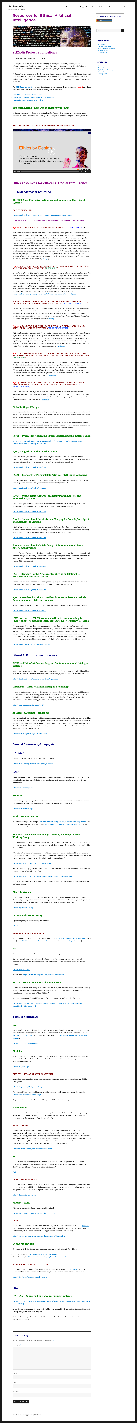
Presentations (114, 7)
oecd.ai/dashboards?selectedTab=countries (72, 938)
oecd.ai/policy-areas (73, 941)
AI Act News (101, 45)
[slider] (50, 171)
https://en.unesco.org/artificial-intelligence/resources (33, 764)
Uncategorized (102, 74)
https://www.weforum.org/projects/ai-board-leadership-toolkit (62, 822)
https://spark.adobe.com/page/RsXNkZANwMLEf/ (61, 824)
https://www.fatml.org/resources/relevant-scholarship (43, 975)
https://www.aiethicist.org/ (23, 809)
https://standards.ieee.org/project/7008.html (29, 537)
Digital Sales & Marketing (105, 70)
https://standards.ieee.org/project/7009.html (29, 566)
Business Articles (98, 7)
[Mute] (85, 171)
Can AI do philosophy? (104, 47)
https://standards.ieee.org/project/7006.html (29, 488)
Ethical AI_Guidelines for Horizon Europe (28, 95)
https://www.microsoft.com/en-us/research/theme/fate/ (34, 1213)
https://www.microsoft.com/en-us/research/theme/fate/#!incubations (39, 1236)
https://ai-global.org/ (21, 1067)
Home (68, 7)
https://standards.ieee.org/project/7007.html (29, 511)
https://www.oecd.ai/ (20, 926)
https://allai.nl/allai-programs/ (24, 1195)
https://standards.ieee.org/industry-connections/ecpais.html (35, 679)
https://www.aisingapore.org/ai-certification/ (30, 734)
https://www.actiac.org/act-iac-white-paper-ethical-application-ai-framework (42, 876)
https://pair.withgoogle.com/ (23, 788)
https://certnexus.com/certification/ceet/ (28, 705)
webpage (45, 259)
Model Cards (72, 1269)
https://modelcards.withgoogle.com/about (44, 1254)
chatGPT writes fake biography (107, 48)
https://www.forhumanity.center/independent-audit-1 (33, 1149)
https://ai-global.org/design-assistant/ (27, 1087)
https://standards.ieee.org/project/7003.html (29, 467)
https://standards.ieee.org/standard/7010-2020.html (32, 644)
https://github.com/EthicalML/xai (25, 1043)
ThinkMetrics (16, 6)
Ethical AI (101, 72)
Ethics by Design (103, 50)
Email (15, 1382)
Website (16, 1391)
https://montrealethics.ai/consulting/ (27, 1095)
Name (15, 1373)
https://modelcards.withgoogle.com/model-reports (47, 1257)
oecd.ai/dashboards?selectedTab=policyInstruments (36, 941)
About (75, 7)
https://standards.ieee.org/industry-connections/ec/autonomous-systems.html (42, 215)
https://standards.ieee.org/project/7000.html (29, 444)
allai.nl (15, 1172)
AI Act (99, 66)
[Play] (15, 171)
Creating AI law (102, 52)
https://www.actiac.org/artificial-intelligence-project (32, 863)
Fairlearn (85, 1225)
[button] (51, 151)
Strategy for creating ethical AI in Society (28, 100)
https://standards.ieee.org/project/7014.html (29, 610)
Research (83, 7)
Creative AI (101, 68)
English (101, 20)
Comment (17, 1345)
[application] (52, 151)
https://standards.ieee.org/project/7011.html (29, 590)
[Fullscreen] (88, 171)
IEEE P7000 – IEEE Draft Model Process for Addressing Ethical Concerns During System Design (47, 441)
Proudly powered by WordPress (31, 1415)
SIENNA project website (24, 87)
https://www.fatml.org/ (21, 969)
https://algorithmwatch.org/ (23, 908)
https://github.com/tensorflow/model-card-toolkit (32, 1277)
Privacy (127, 7)
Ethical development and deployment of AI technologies (33, 97)
